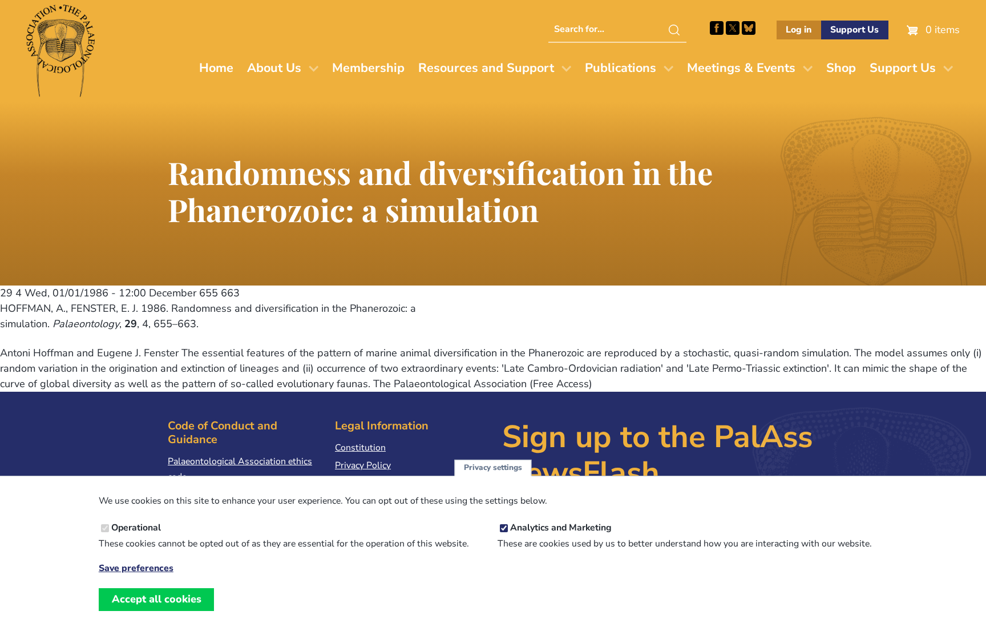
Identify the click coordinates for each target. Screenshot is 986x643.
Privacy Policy (363, 465)
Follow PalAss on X (733, 28)
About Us (274, 68)
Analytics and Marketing (561, 528)
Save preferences (136, 568)
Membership (368, 68)
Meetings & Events (741, 68)
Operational (136, 528)
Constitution (360, 447)
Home (216, 68)
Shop (841, 68)
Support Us (854, 29)
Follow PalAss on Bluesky (748, 28)
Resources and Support (486, 68)
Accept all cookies (156, 599)
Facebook (717, 28)
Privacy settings (493, 468)
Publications (620, 68)
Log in (798, 29)
